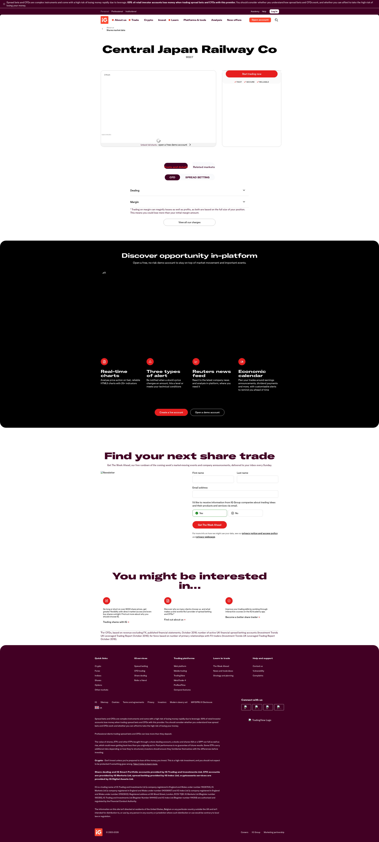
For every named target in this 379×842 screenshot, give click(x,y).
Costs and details (176, 167)
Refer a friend (140, 680)
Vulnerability (258, 671)
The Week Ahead (221, 666)
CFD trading (139, 671)
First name (198, 472)
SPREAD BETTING (197, 177)
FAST (239, 82)
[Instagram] (257, 707)
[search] (276, 20)
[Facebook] (246, 707)
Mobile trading (180, 671)
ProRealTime (180, 685)
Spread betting (141, 666)
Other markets (101, 689)
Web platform (180, 666)
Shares (98, 680)
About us (120, 19)
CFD (172, 177)
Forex (97, 671)
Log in (274, 11)
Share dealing (140, 675)
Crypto (148, 19)
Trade (135, 19)
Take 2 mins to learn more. (145, 764)
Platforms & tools (195, 19)
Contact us (258, 666)
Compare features (182, 689)
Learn (174, 19)
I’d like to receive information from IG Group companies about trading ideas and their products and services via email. (233, 504)
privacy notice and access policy (260, 533)
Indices (98, 675)
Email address (200, 487)
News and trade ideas (223, 671)
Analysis (216, 19)
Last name (242, 472)
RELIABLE (264, 82)
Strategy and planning (223, 675)
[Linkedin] (279, 707)
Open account (260, 19)
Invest (162, 19)
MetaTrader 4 (180, 680)
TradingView (179, 675)
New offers (234, 19)
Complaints (258, 675)
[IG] (104, 20)
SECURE (250, 82)
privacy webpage (205, 536)
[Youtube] (268, 707)
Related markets (204, 167)
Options (98, 685)
